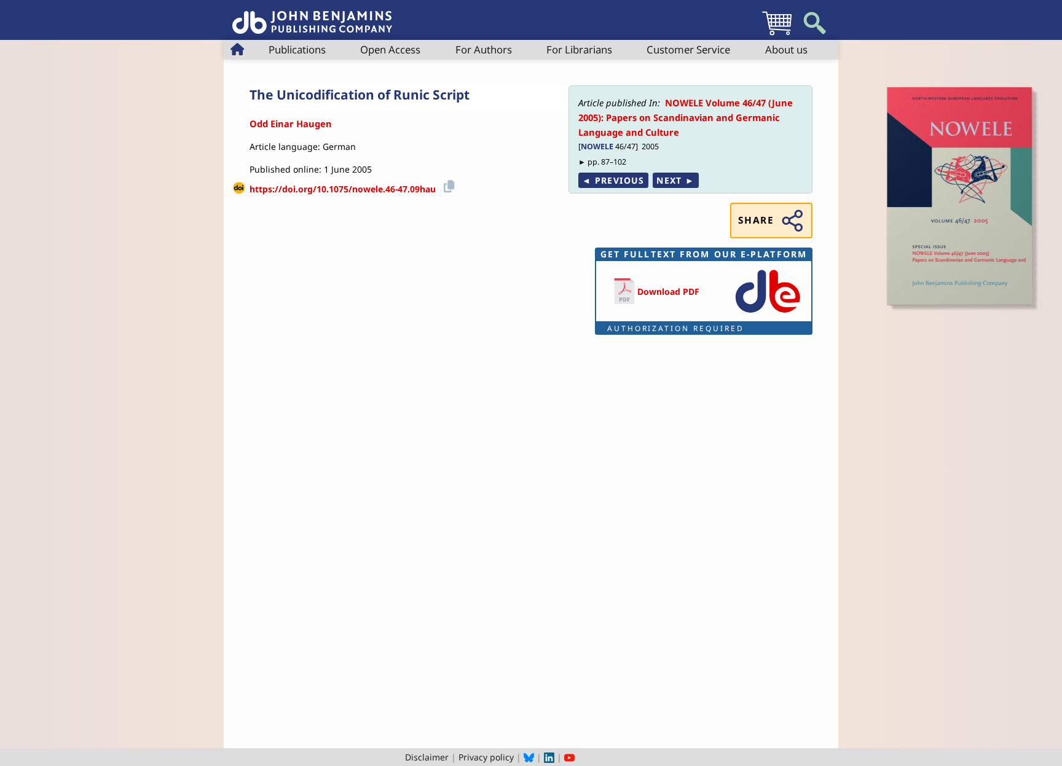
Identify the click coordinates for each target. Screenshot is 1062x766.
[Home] (312, 15)
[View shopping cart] (777, 35)
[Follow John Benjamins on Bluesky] (529, 757)
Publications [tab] (297, 49)
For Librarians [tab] (579, 49)
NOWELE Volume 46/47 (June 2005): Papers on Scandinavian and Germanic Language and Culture (685, 117)
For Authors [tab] (483, 49)
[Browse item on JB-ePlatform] (767, 313)
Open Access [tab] (390, 49)
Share (756, 220)
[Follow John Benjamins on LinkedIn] (549, 757)
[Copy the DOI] (447, 184)
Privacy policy (486, 757)
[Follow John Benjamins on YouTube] (569, 757)
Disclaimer (427, 757)
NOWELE (597, 146)
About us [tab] (786, 49)
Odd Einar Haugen (291, 123)
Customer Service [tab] (688, 49)
